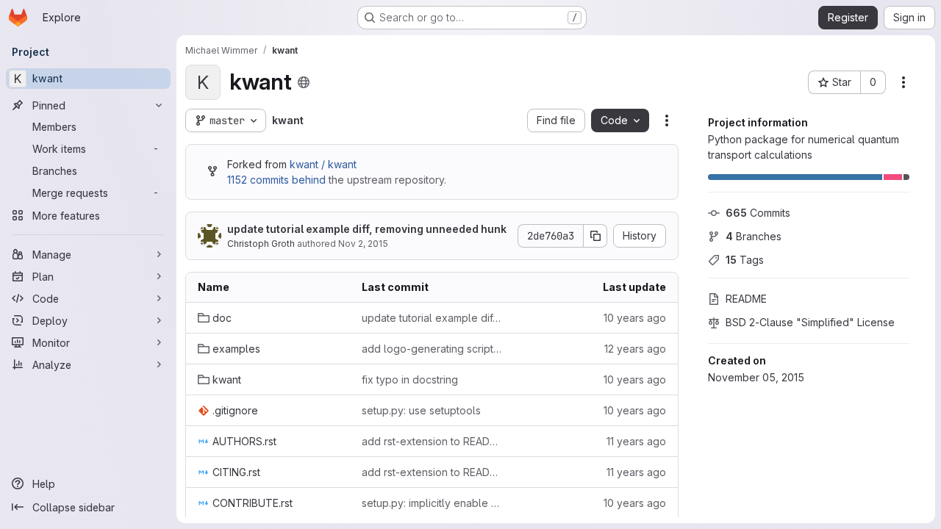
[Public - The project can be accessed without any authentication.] (304, 82)
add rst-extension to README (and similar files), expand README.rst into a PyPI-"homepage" (432, 441)
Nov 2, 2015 (363, 243)
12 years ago (635, 348)
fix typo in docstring (410, 379)
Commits (758, 212)
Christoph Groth (261, 243)
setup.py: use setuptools (421, 410)
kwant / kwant (323, 164)
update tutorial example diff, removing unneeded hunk (367, 229)
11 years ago (636, 441)
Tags (745, 259)
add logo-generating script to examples (432, 348)
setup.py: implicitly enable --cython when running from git (432, 503)
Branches (753, 236)
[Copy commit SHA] (595, 236)
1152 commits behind (276, 179)
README (746, 298)
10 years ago (635, 318)
